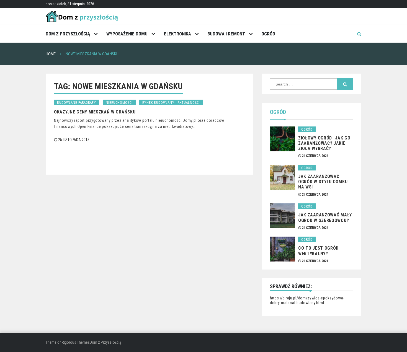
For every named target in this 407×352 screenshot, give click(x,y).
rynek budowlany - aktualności (171, 103)
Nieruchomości (119, 103)
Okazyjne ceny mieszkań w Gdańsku (94, 112)
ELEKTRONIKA (177, 34)
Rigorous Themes (76, 342)
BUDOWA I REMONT (226, 34)
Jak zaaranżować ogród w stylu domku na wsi (322, 182)
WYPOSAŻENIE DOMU (127, 34)
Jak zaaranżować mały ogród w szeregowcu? (325, 217)
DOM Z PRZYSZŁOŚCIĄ (68, 34)
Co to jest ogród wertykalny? (318, 250)
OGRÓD (268, 34)
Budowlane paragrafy (76, 103)
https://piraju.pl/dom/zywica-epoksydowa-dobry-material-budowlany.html (307, 300)
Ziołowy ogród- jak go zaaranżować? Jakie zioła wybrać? (324, 143)
